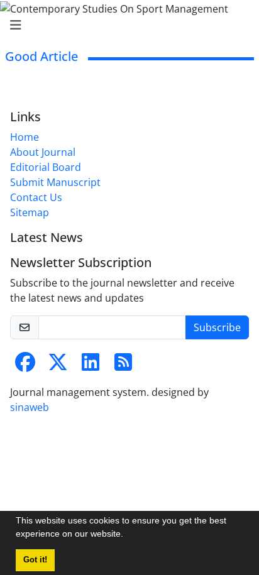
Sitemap (29, 212)
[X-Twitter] (58, 366)
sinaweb (29, 407)
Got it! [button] (35, 560)
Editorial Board (45, 167)
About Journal (42, 152)
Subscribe (217, 327)
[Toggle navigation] (125, 25)
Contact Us (36, 197)
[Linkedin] (90, 366)
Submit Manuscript (55, 182)
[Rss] (123, 366)
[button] (128, 535)
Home (24, 137)
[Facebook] (25, 366)
